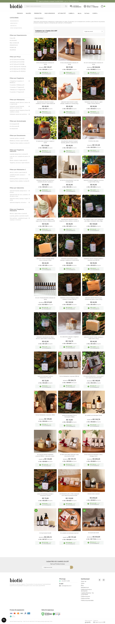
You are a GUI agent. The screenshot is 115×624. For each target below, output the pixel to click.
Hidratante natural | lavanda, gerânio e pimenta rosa (20, 107)
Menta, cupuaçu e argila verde (18, 160)
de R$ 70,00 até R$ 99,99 (17, 64)
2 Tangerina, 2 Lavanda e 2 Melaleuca (20, 81)
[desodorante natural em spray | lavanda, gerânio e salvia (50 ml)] (69, 135)
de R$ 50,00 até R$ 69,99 (17, 62)
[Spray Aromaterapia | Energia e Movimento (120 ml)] (45, 488)
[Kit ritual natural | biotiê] (45, 527)
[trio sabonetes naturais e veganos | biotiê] (69, 331)
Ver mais (93, 66)
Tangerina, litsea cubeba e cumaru (19, 143)
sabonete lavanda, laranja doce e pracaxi (20, 191)
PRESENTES (14, 45)
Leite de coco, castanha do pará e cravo (20, 157)
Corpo (12, 38)
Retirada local (85, 587)
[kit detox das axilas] (93, 135)
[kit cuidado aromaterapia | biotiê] (93, 409)
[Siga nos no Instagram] (103, 580)
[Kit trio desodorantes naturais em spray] (45, 57)
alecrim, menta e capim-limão (18, 172)
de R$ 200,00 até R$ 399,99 (18, 69)
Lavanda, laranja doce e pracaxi (19, 154)
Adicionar (48, 66)
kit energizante (14, 124)
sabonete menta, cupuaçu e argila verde (20, 199)
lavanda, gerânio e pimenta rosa (19, 178)
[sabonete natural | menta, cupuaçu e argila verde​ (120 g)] (93, 331)
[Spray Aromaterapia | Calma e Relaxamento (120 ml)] (45, 370)
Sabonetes (13, 25)
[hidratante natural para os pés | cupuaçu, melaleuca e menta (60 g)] (69, 253)
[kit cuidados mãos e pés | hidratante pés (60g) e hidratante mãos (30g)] (93, 214)
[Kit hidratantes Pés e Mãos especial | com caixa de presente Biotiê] (69, 488)
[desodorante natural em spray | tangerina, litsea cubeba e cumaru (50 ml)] (69, 214)
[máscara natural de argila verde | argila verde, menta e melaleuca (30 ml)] (45, 214)
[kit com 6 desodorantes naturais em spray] (93, 57)
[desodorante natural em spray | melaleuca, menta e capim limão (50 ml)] (45, 96)
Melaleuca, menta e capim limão (19, 140)
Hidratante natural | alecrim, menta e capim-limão (20, 103)
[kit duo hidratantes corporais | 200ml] (45, 409)
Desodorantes (14, 21)
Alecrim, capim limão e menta (18, 213)
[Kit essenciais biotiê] (93, 527)
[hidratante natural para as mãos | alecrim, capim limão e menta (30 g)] (45, 331)
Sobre (82, 583)
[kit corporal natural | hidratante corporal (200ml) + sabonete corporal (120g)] (45, 449)
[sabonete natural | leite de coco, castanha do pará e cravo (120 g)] (93, 292)
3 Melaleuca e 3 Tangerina (17, 89)
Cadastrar (95, 6)
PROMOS (13, 47)
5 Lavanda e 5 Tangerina (17, 92)
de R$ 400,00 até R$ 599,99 (18, 71)
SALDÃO (13, 50)
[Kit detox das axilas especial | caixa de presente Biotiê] (69, 449)
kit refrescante (14, 126)
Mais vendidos (14, 43)
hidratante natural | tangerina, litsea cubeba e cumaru (20, 111)
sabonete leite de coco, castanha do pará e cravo (20, 195)
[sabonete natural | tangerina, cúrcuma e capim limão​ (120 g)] (93, 174)
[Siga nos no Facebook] (99, 580)
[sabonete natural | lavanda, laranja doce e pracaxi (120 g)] (45, 253)
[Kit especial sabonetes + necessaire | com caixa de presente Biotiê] (93, 370)
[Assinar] (102, 31)
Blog (82, 585)
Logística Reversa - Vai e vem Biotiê (87, 593)
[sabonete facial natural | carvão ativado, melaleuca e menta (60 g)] (69, 96)
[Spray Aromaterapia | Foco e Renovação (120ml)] (69, 409)
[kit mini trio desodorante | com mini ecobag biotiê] (69, 174)
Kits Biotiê (13, 40)
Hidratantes (13, 23)
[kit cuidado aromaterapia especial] (69, 527)
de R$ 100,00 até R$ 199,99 (18, 66)
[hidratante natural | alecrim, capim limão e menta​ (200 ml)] (93, 96)
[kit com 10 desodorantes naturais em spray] (45, 292)
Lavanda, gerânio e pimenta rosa (19, 216)
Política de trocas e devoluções (86, 590)
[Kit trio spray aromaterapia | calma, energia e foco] (93, 449)
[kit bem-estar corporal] (93, 488)
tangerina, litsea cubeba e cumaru (19, 181)
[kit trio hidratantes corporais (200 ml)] (69, 370)
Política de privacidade (87, 600)
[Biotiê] (16, 6)
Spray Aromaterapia (16, 28)
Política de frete (85, 598)
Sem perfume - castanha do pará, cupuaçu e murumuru (20, 219)
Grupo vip (83, 581)
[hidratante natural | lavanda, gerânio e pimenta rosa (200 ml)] (93, 253)
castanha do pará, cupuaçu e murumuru (20, 175)
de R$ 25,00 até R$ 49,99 (17, 59)
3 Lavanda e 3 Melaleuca (17, 85)
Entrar (89, 6)
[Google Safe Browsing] (56, 614)
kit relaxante (14, 128)
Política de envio (85, 596)
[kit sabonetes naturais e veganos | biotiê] (45, 135)
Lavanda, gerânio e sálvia (17, 138)
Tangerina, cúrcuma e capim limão (19, 162)
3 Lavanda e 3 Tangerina (17, 87)
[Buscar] (66, 6)
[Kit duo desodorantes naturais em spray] (69, 57)
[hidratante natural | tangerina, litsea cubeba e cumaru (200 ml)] (69, 292)
